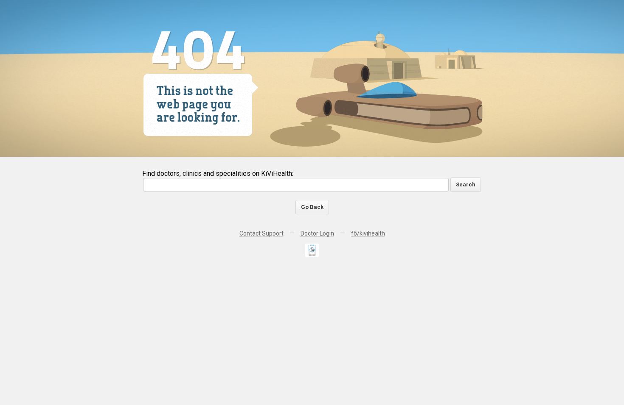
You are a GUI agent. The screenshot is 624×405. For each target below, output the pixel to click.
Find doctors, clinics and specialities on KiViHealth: (217, 173)
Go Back (312, 207)
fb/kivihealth (368, 233)
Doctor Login (317, 233)
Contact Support (261, 233)
